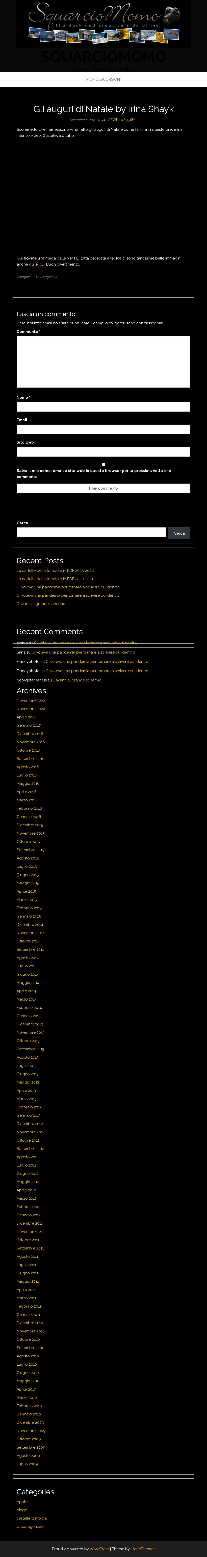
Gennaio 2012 (29, 1215)
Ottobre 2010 (28, 1339)
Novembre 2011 (30, 1231)
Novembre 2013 (30, 1032)
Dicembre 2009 (30, 1422)
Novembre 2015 (30, 833)
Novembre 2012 (30, 1132)
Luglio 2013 (27, 1065)
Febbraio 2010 (29, 1406)
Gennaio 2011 (28, 1314)
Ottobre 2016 (28, 750)
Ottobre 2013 (28, 1041)
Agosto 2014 (28, 958)
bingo (22, 1510)
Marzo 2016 (27, 800)
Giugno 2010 (28, 1372)
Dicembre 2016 (30, 733)
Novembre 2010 (31, 1331)
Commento (28, 331)
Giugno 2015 (28, 875)
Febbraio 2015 (29, 908)
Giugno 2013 (28, 1074)
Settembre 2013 (30, 1049)
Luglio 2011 (26, 1265)
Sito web (25, 442)
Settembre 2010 (30, 1348)
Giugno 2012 (28, 1173)
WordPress (99, 1549)
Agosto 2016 (28, 767)
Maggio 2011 (28, 1281)
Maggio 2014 (28, 982)
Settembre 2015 (30, 850)
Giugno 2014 (28, 974)
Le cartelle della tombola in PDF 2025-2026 (55, 570)
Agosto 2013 (28, 1057)
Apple (22, 1501)
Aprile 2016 (26, 792)
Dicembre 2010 (30, 1323)
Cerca (22, 523)
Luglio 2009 (27, 1464)
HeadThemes (143, 1549)
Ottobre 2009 (29, 1439)
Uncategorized (47, 277)
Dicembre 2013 (30, 1024)
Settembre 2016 (31, 758)
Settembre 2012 (30, 1148)
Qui (20, 258)
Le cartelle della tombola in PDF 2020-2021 (55, 579)
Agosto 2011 (27, 1256)
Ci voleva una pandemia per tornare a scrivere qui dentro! (68, 587)
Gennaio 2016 (29, 816)
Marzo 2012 (27, 1198)
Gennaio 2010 (29, 1414)
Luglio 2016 (27, 775)
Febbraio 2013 (29, 1107)
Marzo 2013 (27, 1099)
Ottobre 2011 (28, 1240)
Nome (23, 397)
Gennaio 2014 (29, 1016)
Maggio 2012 (28, 1182)
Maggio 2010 (28, 1381)
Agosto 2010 (28, 1356)
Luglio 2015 (27, 866)
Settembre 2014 (30, 949)
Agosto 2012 (28, 1157)
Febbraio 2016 (29, 808)
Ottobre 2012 (28, 1140)
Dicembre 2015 (30, 825)
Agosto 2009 (28, 1455)
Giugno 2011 (27, 1273)
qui (32, 264)
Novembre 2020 (31, 709)
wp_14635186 (124, 120)
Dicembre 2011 (29, 1223)
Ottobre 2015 (28, 841)
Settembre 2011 (30, 1248)
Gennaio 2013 (29, 1115)
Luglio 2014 (27, 966)
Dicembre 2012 (30, 1123)
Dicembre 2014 (30, 924)
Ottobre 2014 (28, 941)
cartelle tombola (32, 1518)
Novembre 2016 (31, 742)
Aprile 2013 (26, 1090)
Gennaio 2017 (29, 725)
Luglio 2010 (27, 1364)
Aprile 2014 (26, 991)
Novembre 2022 (31, 700)
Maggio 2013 (28, 1082)
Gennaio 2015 (29, 916)
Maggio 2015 (28, 883)
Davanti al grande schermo (41, 603)
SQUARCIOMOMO (104, 56)
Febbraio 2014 (29, 1007)
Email (23, 420)
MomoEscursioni (103, 79)
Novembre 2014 (31, 933)
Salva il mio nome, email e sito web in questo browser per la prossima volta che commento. (94, 473)
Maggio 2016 (28, 783)
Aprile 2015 (26, 891)
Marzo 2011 (26, 1298)
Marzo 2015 (27, 899)
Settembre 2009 (31, 1447)
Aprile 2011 (26, 1289)
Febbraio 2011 (29, 1306)
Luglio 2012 (27, 1165)
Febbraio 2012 (29, 1206)
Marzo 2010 (27, 1397)
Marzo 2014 (27, 999)
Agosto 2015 (28, 858)
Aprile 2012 (26, 1190)
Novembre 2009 (31, 1431)
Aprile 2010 (26, 1389)
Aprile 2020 (27, 717)
